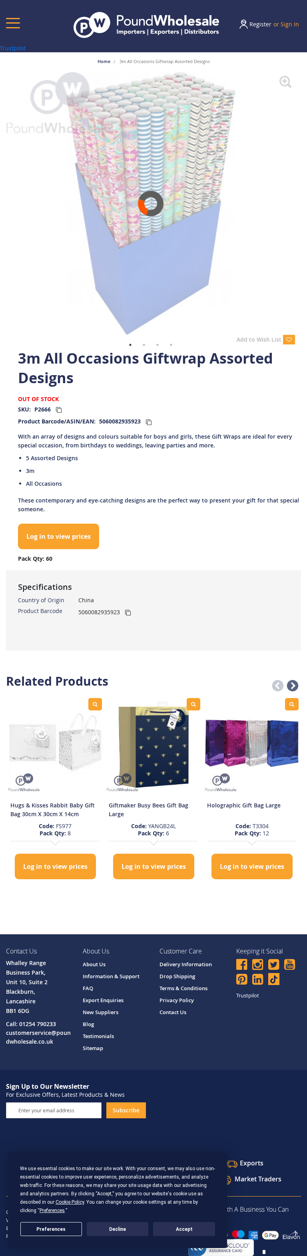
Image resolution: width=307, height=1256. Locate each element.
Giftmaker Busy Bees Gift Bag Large (148, 809)
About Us (94, 964)
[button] (275, 684)
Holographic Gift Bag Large (244, 805)
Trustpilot (13, 48)
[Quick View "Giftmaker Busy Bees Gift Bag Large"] (193, 704)
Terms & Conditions (183, 988)
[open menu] (13, 23)
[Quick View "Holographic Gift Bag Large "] (292, 704)
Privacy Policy (176, 1000)
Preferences (51, 1229)
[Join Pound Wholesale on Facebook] (241, 965)
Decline (117, 1229)
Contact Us (172, 1012)
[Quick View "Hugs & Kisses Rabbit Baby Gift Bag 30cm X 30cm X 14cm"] (95, 704)
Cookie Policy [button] (70, 1202)
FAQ (88, 988)
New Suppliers (100, 1012)
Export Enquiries (103, 1000)
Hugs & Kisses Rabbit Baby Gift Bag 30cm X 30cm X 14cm (52, 809)
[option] (55, 790)
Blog (88, 1024)
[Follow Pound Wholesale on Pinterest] (241, 980)
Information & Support (111, 976)
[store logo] (146, 25)
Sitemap (93, 1048)
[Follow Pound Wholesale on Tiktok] (273, 979)
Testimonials (98, 1036)
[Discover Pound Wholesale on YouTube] (289, 965)
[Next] (301, 204)
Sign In (290, 24)
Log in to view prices (58, 536)
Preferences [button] (52, 1210)
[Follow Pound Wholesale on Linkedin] (257, 980)
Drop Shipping (177, 976)
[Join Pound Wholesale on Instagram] (257, 965)
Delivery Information (185, 964)
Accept (184, 1229)
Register (260, 24)
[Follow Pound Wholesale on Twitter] (273, 965)
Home (105, 61)
